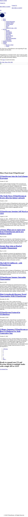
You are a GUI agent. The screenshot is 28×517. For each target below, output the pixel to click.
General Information (10, 21)
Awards (7, 25)
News (7, 26)
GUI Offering (9, 33)
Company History (10, 22)
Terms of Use (3, 484)
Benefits (7, 30)
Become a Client (9, 44)
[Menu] (2, 15)
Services (5, 29)
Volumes (5, 42)
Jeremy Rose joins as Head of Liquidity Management (11, 247)
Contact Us (2, 3)
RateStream (8, 37)
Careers (7, 46)
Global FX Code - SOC (5, 487)
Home (4, 19)
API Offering (9, 32)
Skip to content (3, 0)
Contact (4, 43)
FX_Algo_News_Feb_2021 (6, 62)
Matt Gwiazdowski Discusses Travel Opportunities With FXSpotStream (13, 295)
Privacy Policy (3, 485)
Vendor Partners (9, 24)
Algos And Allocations (11, 38)
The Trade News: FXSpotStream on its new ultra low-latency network (13, 197)
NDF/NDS (8, 34)
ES (0, 10)
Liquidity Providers (7, 41)
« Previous (5, 349)
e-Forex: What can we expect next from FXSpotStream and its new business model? (12, 232)
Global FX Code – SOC (11, 28)
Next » (4, 359)
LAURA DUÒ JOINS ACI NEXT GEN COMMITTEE (12, 505)
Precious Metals (9, 35)
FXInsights (8, 39)
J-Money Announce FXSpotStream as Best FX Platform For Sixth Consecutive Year (14, 331)
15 (3, 358)
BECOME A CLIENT (5, 6)
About (4, 20)
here (4, 59)
